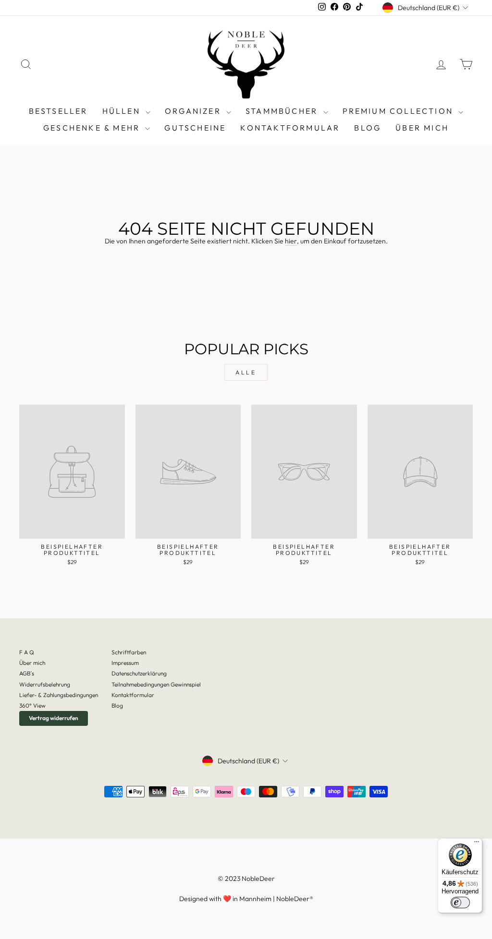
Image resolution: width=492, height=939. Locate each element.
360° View (32, 705)
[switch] (460, 902)
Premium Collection (399, 111)
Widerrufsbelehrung (44, 684)
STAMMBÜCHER (283, 111)
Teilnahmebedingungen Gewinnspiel (156, 684)
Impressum (125, 662)
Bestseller (58, 111)
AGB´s (26, 673)
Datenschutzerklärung (139, 673)
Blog (117, 705)
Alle (245, 372)
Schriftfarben (128, 652)
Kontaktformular (290, 127)
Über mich (422, 127)
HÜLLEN (122, 111)
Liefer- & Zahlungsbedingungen (58, 694)
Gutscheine (195, 127)
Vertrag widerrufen (53, 718)
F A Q (26, 652)
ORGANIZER (194, 111)
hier (291, 241)
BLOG (367, 127)
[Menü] (476, 844)
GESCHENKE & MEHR (93, 127)
